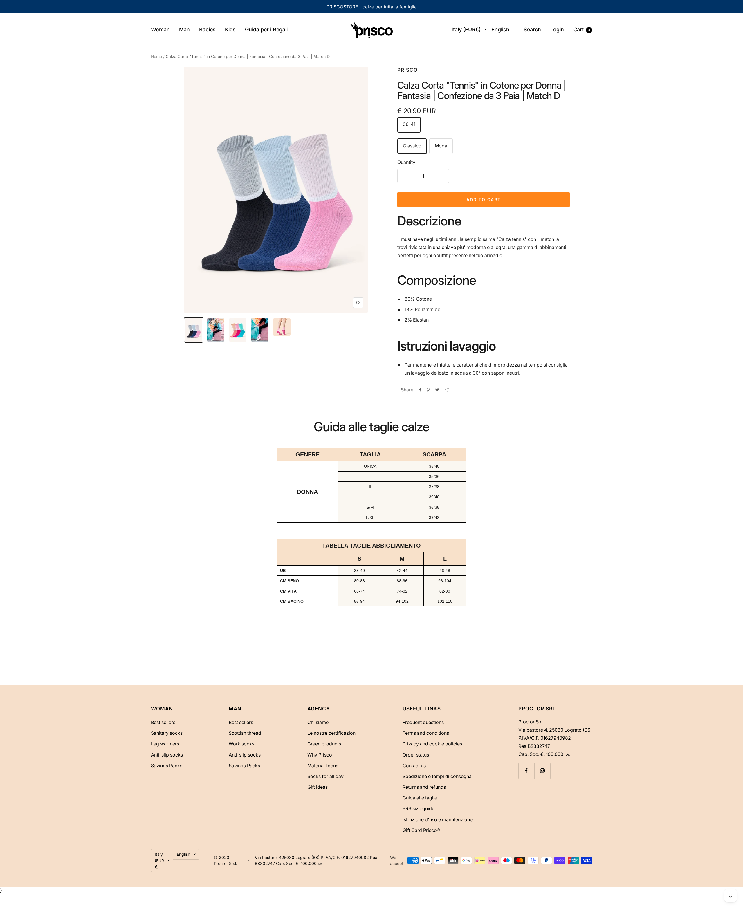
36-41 (409, 124)
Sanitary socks (167, 733)
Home (156, 56)
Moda (441, 146)
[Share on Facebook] (420, 390)
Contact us (414, 765)
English (500, 29)
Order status (416, 755)
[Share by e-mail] (447, 390)
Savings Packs (166, 765)
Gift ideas (317, 787)
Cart (581, 29)
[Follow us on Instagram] (542, 771)
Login (557, 29)
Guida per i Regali (266, 29)
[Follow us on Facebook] (526, 771)
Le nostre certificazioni (332, 733)
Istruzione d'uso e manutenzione (438, 819)
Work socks (241, 744)
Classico (412, 146)
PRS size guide (418, 808)
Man (184, 29)
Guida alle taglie (420, 798)
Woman (160, 29)
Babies (207, 29)
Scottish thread (245, 733)
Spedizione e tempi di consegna (437, 776)
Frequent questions (423, 722)
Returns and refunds (424, 787)
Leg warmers (165, 744)
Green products (324, 744)
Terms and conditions (426, 733)
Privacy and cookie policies (432, 744)
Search (532, 29)
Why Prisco (319, 755)
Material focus (322, 765)
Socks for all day (325, 776)
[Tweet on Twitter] (437, 390)
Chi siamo (318, 722)
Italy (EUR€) (466, 29)
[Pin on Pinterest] (428, 390)
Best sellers (163, 722)
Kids (230, 29)
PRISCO (407, 70)
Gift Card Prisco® (421, 830)
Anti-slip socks (167, 755)
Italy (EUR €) (159, 860)
